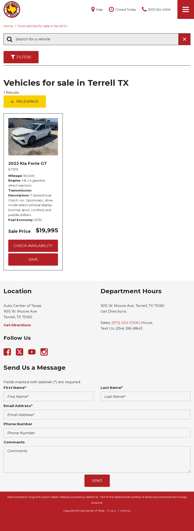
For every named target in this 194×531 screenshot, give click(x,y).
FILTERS (24, 57)
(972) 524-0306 (124, 322)
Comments (14, 442)
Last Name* (112, 387)
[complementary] (180, 517)
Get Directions (113, 311)
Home (9, 26)
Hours (146, 322)
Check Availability (33, 245)
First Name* (15, 387)
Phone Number (18, 424)
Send (97, 480)
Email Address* (18, 406)
